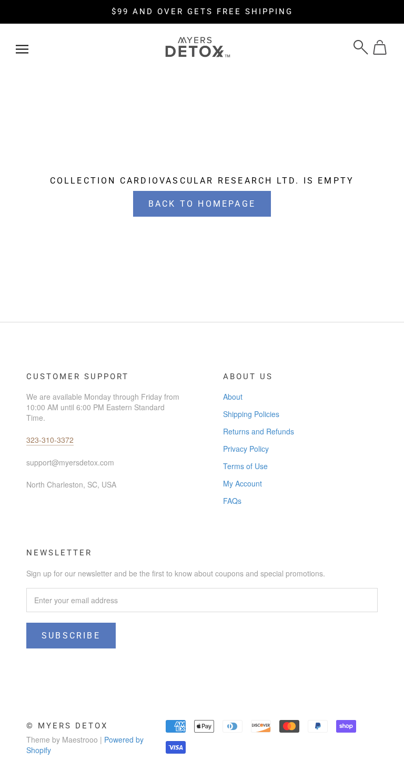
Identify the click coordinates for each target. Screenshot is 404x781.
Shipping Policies (251, 414)
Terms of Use (245, 466)
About (233, 396)
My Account (242, 483)
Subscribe (71, 636)
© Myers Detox (67, 726)
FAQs (232, 500)
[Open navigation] (22, 47)
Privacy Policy (246, 448)
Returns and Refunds (258, 431)
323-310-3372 (50, 439)
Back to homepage (202, 204)
